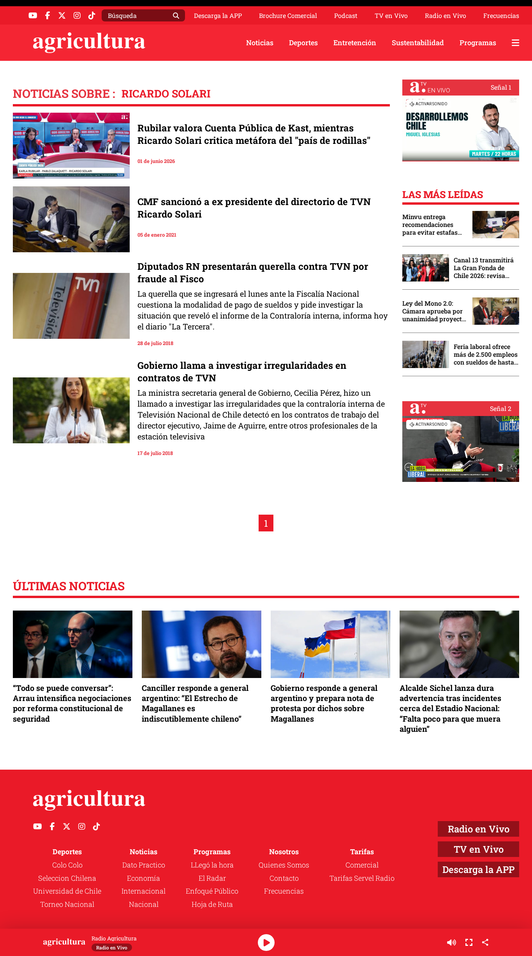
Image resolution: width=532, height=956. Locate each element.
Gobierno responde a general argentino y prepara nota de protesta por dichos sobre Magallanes (324, 703)
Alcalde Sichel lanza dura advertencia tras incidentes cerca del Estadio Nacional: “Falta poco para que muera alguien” (450, 708)
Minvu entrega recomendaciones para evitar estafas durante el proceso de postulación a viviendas (433, 224)
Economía (143, 878)
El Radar (212, 878)
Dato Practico (143, 864)
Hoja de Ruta (212, 904)
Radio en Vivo (445, 15)
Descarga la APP (218, 15)
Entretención (354, 42)
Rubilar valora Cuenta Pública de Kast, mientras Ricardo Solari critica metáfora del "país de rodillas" (253, 134)
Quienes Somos (284, 864)
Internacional (144, 891)
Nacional (144, 904)
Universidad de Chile (67, 891)
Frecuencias (501, 15)
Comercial (362, 864)
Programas (478, 42)
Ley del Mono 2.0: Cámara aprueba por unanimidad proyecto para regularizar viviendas (433, 311)
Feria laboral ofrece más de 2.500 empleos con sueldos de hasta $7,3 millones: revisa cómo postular (486, 354)
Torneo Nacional (67, 904)
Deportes (303, 42)
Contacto (284, 878)
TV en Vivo (391, 15)
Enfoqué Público (212, 891)
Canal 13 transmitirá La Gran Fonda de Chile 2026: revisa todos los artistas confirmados (484, 268)
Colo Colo (67, 864)
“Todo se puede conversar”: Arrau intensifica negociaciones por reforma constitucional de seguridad (72, 703)
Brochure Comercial (288, 15)
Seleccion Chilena (67, 878)
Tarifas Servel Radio (362, 878)
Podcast (346, 15)
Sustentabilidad (418, 42)
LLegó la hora (212, 864)
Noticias (259, 42)
